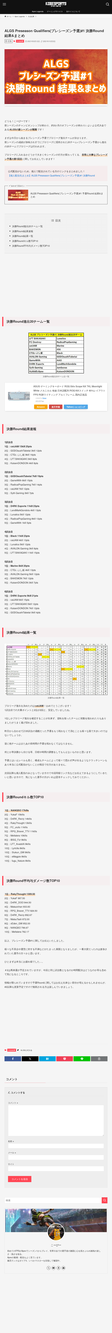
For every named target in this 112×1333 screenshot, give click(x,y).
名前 (11, 1141)
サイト (11, 1163)
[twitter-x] (48, 1268)
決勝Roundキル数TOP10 (25, 241)
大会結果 (20, 41)
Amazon (41, 406)
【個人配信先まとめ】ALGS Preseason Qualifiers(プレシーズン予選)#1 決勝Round (51, 175)
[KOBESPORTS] (56, 4)
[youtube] (53, 1268)
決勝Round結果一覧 (22, 236)
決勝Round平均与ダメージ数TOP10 (31, 245)
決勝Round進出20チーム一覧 (27, 226)
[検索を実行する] (104, 1200)
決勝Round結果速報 (22, 231)
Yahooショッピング (75, 406)
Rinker (44, 398)
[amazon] (58, 1268)
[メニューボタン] (4, 4)
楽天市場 (56, 406)
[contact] (63, 1268)
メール (12, 1152)
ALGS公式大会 (26, 1050)
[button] (13, 1058)
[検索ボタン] (107, 4)
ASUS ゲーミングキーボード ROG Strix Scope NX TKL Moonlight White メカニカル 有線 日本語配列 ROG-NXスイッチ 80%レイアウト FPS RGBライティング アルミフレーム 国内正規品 (69, 390)
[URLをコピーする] (99, 1058)
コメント (13, 1102)
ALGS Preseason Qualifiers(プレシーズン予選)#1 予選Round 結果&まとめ (66, 195)
